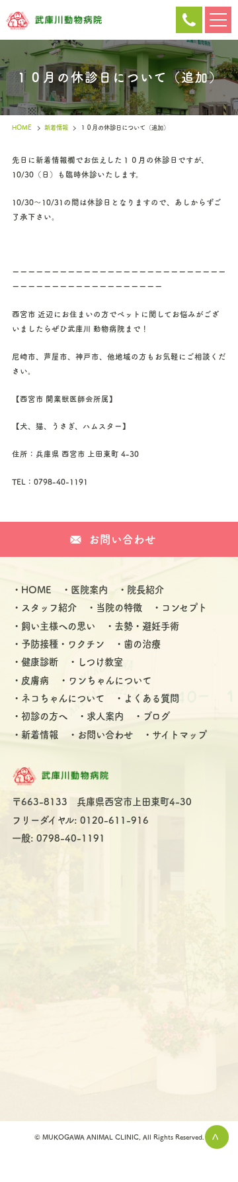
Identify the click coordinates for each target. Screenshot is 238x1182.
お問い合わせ (105, 735)
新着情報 (56, 127)
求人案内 (105, 716)
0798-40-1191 (70, 838)
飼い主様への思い (58, 626)
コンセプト (184, 608)
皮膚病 (35, 680)
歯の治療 (142, 644)
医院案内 (89, 590)
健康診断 (39, 662)
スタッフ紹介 (49, 608)
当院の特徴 (119, 608)
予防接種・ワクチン (62, 644)
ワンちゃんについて (109, 680)
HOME (22, 127)
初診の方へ (44, 716)
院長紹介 (145, 590)
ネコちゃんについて (62, 698)
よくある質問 (151, 698)
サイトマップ (179, 735)
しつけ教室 (100, 662)
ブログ (156, 716)
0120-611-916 (189, 20)
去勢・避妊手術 (146, 626)
